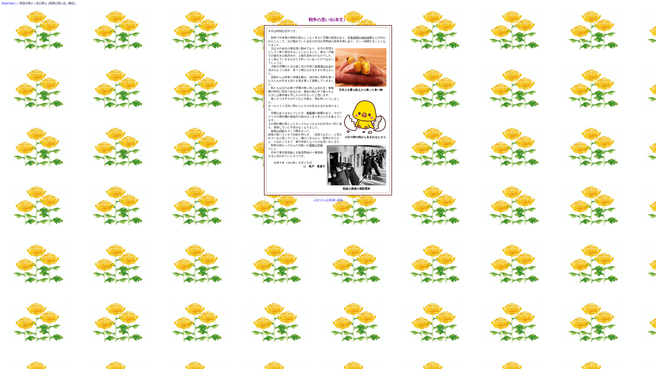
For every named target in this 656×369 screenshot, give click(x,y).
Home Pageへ (9, 3)
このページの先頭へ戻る (328, 199)
